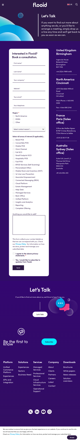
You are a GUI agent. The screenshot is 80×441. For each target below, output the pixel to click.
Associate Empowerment (25, 177)
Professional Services (38, 374)
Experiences (8, 376)
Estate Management (24, 186)
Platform (8, 362)
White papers (69, 370)
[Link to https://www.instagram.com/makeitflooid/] (49, 411)
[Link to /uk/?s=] (76, 4)
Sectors (21, 370)
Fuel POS (19, 162)
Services (37, 362)
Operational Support (38, 390)
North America (21, 116)
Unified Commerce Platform (8, 370)
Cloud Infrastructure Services (39, 382)
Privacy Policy (21, 244)
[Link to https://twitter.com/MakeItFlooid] (30, 411)
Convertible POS (22, 143)
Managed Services (23, 193)
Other (18, 122)
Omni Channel (21, 149)
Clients (51, 370)
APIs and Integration (8, 381)
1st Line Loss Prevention (25, 174)
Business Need (24, 374)
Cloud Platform (22, 183)
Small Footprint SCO (24, 155)
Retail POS (20, 140)
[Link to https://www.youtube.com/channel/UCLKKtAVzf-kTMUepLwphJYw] (43, 411)
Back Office (20, 196)
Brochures (68, 367)
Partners (52, 374)
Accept (72, 437)
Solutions (23, 362)
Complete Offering (23, 208)
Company (53, 362)
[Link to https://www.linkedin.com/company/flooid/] (37, 411)
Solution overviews (67, 379)
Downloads (69, 362)
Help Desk (20, 190)
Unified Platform (22, 199)
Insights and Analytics (24, 202)
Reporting (19, 205)
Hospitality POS (22, 158)
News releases (69, 374)
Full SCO (19, 152)
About (51, 367)
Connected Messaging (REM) (27, 180)
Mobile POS (20, 146)
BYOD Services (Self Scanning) (28, 165)
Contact (51, 385)
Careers (51, 378)
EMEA (18, 119)
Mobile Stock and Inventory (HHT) (29, 171)
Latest (51, 382)
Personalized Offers (23, 168)
